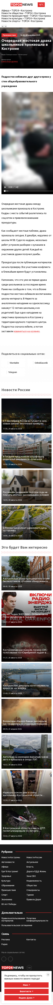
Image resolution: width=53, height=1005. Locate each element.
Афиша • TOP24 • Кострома (16, 10)
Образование (7, 885)
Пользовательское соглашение (16, 925)
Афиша (4, 867)
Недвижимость (34, 881)
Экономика (6, 899)
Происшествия (8, 890)
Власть (30, 867)
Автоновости (7, 862)
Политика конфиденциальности (37, 919)
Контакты (31, 939)
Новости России (34, 857)
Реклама (5, 939)
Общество (31, 885)
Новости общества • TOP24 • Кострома (23, 13)
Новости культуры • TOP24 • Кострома (23, 18)
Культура (5, 881)
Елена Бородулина (9, 61)
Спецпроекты (33, 890)
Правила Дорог (33, 899)
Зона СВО (31, 876)
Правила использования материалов (13, 919)
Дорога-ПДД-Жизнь (36, 871)
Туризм (30, 895)
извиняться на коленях (27, 331)
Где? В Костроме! (9, 871)
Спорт (4, 895)
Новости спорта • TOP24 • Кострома (22, 21)
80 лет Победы (8, 904)
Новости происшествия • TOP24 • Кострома (26, 15)
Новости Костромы (10, 857)
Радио (4, 944)
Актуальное (32, 862)
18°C (41, 4)
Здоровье (6, 876)
